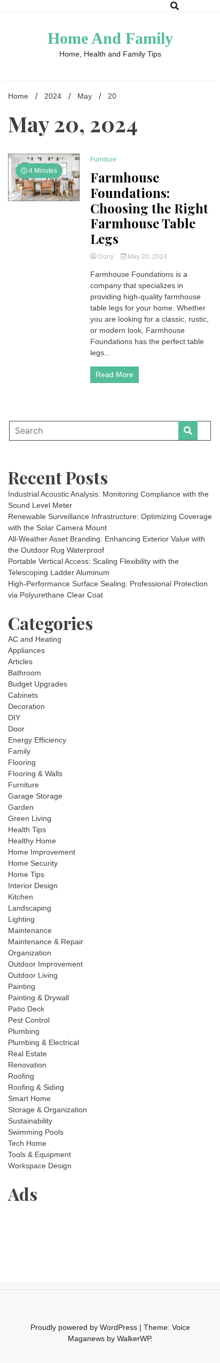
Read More (114, 374)
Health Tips (27, 829)
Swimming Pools (36, 1132)
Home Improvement (41, 852)
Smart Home (29, 1098)
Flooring (22, 762)
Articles (20, 661)
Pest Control (29, 1020)
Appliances (26, 650)
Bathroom (24, 672)
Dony (106, 256)
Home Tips (26, 874)
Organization (29, 952)
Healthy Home (32, 840)
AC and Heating (34, 639)
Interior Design (33, 885)
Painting (21, 986)
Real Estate (27, 1053)
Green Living (29, 818)
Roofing (21, 1076)
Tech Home (27, 1143)
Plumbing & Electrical (43, 1042)
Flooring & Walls (35, 773)
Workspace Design (40, 1165)
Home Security (33, 863)
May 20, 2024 (146, 256)
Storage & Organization (47, 1109)
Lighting (21, 919)
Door (16, 728)
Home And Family (110, 38)
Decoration (26, 706)
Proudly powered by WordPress (84, 1327)
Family (19, 751)
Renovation (27, 1065)
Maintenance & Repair (45, 941)
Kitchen (20, 896)
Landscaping (29, 908)
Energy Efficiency (37, 740)
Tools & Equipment (39, 1154)
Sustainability (30, 1121)
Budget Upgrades (37, 684)
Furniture (103, 159)
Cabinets (23, 695)
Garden (21, 807)
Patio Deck (26, 1009)
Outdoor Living (33, 975)
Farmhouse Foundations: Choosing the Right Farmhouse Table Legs (149, 208)
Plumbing (24, 1031)
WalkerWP (134, 1338)
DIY (14, 717)
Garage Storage (35, 796)
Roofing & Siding (36, 1087)
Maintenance (30, 930)
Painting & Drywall (38, 997)
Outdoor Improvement (45, 964)
